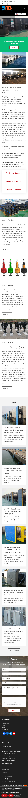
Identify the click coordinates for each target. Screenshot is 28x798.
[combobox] (4, 678)
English (20, 13)
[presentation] (14, 415)
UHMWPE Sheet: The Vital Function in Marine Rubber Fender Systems (12, 511)
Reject (11, 795)
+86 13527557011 (9, 782)
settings (17, 792)
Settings (18, 795)
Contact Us (5, 773)
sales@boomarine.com (11, 779)
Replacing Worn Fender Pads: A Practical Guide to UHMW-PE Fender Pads (14, 592)
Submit (14, 710)
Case (3, 725)
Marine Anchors (7, 749)
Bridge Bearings (7, 763)
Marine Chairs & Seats (8, 753)
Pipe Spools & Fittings (8, 761)
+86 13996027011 (9, 776)
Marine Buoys (6, 756)
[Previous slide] (1, 27)
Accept (4, 795)
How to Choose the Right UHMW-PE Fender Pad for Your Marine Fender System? (13, 550)
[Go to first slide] (26, 27)
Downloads (5, 723)
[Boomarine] (7, 8)
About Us (5, 730)
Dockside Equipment (8, 758)
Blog (3, 727)
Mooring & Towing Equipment (11, 751)
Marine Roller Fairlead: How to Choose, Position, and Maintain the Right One (14, 631)
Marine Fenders (7, 746)
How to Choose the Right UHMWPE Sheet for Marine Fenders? (13, 470)
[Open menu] (24, 8)
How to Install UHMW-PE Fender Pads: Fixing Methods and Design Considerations (13, 430)
